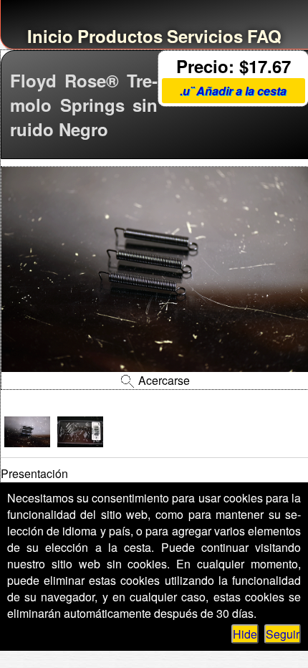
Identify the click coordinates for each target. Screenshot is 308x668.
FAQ (264, 36)
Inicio (50, 36)
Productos (120, 36)
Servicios (205, 36)
